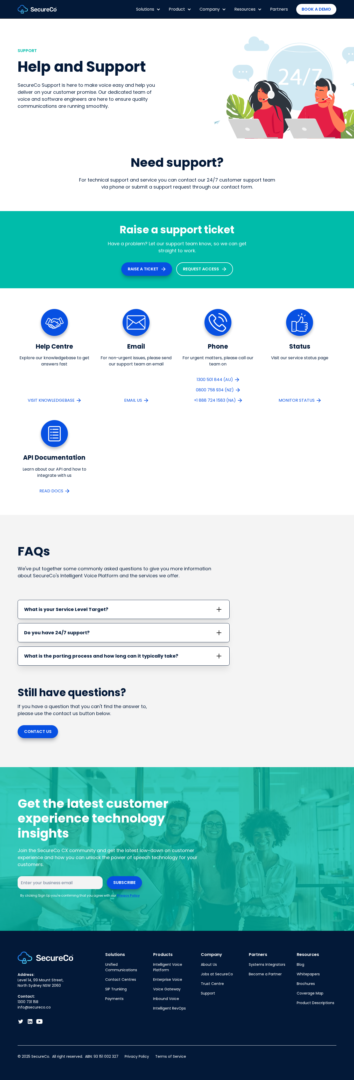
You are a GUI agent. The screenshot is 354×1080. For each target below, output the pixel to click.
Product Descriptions (315, 1002)
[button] (148, 9)
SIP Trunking (116, 989)
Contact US (38, 732)
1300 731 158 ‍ (28, 1001)
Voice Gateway (167, 989)
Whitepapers (308, 974)
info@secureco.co (34, 1007)
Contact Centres (120, 979)
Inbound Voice (166, 998)
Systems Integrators (267, 964)
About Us (209, 964)
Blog (300, 964)
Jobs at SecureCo (217, 974)
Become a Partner (265, 974)
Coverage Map (310, 993)
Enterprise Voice (167, 979)
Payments (114, 998)
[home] (37, 9)
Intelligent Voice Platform (167, 967)
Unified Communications (121, 967)
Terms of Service (170, 1056)
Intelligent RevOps (169, 1008)
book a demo (316, 9)
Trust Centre (212, 983)
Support (208, 993)
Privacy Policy (128, 895)
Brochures (306, 983)
